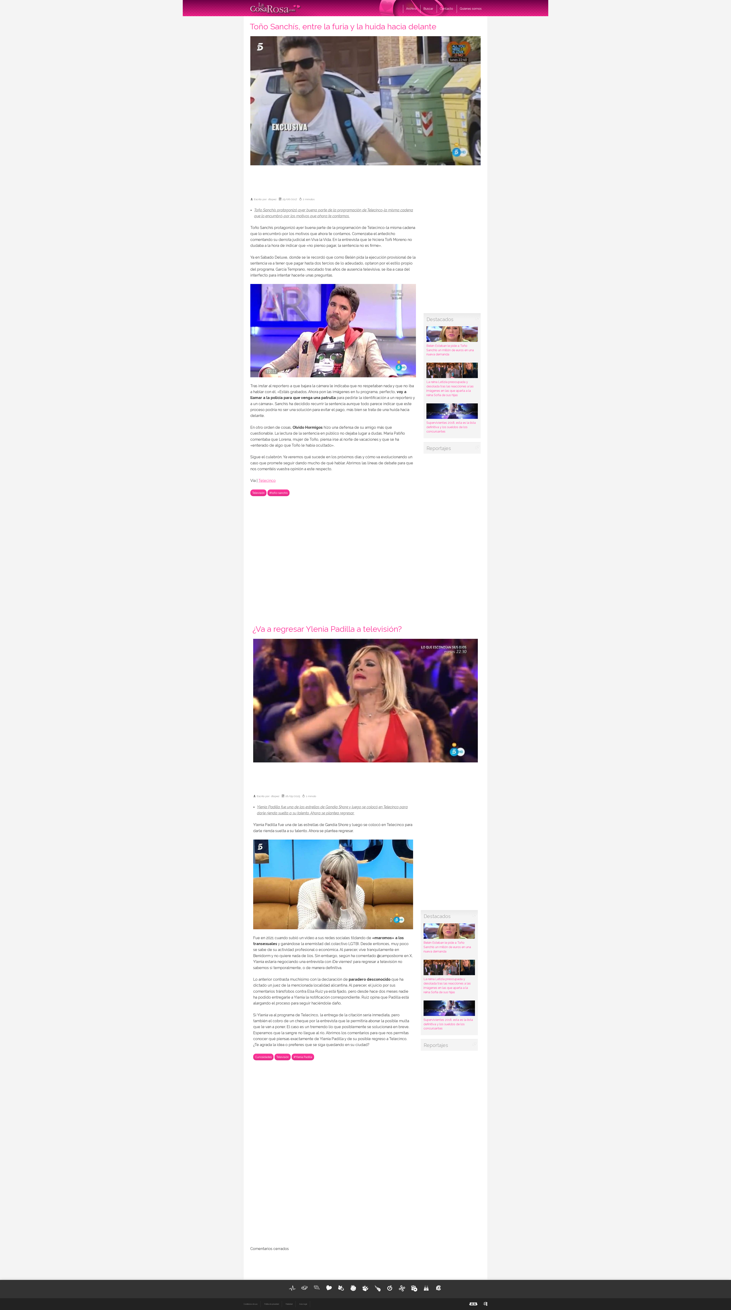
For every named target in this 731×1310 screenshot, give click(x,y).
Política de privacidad (271, 1304)
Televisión (258, 492)
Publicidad (289, 1304)
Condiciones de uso (251, 1304)
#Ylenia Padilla (303, 1057)
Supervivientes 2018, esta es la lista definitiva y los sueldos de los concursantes (451, 427)
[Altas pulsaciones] (292, 1288)
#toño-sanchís (278, 492)
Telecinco (267, 480)
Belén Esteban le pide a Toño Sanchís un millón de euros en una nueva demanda (450, 350)
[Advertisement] (365, 179)
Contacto (446, 8)
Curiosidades (263, 1057)
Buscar (428, 8)
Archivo (411, 8)
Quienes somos (471, 8)
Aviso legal (303, 1304)
